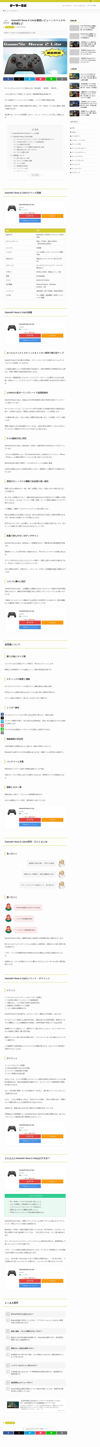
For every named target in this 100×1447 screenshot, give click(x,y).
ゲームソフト (76, 164)
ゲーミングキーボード (79, 148)
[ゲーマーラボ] (17, 6)
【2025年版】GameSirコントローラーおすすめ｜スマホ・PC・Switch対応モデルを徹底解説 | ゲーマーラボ (40, 1402)
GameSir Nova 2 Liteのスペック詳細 (26, 133)
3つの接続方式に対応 (23, 144)
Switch (74, 132)
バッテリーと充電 (22, 168)
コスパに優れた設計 (23, 152)
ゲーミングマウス (77, 156)
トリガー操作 (21, 163)
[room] (90, 1)
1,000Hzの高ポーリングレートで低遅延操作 (30, 142)
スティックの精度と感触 (24, 160)
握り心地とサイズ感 (23, 158)
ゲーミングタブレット (79, 152)
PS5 (73, 128)
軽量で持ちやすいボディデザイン (27, 149)
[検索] (95, 1)
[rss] (93, 1)
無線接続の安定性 (22, 166)
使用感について (18, 155)
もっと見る (35, 175)
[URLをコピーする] (62, 79)
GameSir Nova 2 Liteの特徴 (23, 136)
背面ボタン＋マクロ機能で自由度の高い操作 (30, 147)
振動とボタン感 (21, 171)
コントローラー (9, 27)
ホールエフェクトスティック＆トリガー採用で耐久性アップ (35, 139)
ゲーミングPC (76, 144)
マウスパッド (76, 172)
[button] (8, 79)
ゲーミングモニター (78, 160)
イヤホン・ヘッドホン (79, 140)
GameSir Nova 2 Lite (26, 204)
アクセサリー (76, 136)
